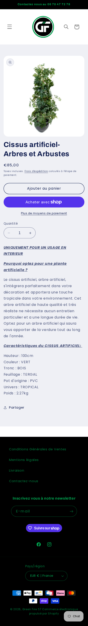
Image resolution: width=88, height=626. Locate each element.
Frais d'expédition (36, 171)
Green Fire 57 (32, 609)
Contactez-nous (23, 481)
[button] (9, 27)
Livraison (16, 470)
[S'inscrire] (71, 511)
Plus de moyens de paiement (44, 213)
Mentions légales (24, 460)
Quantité (11, 223)
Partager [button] (16, 407)
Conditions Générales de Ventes (37, 449)
